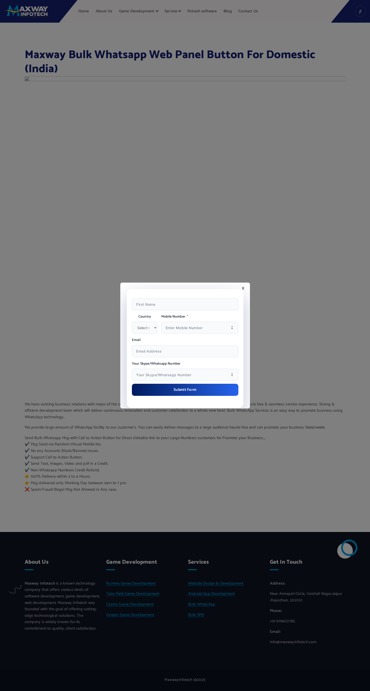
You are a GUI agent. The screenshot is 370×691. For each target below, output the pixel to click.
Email (136, 340)
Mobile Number (173, 317)
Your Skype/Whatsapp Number (156, 364)
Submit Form (185, 390)
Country (144, 317)
